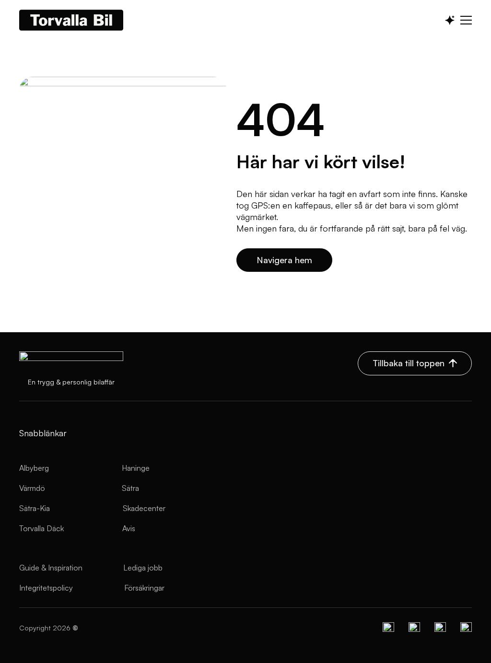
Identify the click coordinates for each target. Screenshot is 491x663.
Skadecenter (144, 508)
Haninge (136, 468)
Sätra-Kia (34, 508)
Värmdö (32, 488)
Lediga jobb (143, 567)
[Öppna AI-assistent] (449, 20)
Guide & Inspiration (50, 567)
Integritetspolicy (46, 588)
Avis (128, 528)
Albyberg (34, 468)
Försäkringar (144, 588)
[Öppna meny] (466, 20)
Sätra (130, 488)
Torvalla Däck (41, 528)
